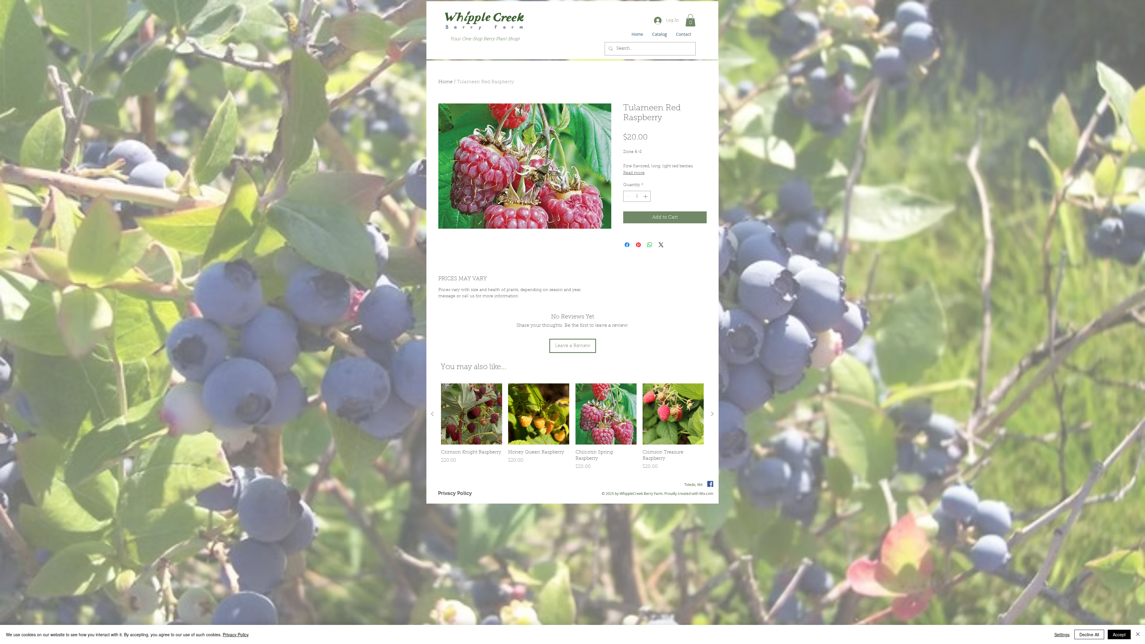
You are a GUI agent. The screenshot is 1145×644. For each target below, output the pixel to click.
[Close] (1137, 634)
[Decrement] (628, 196)
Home (445, 82)
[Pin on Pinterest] (638, 244)
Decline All (1089, 634)
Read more (634, 173)
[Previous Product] (432, 413)
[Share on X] (661, 244)
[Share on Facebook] (627, 244)
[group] (572, 426)
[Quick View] (471, 414)
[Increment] (646, 196)
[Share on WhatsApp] (649, 244)
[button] (690, 20)
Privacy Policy (236, 634)
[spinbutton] (637, 196)
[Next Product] (712, 413)
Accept (1119, 634)
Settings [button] (1062, 634)
